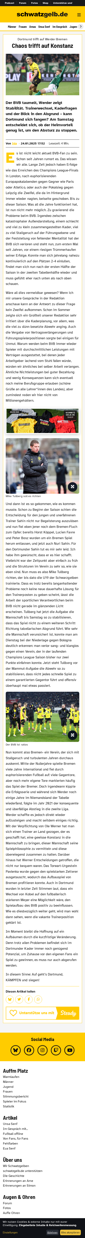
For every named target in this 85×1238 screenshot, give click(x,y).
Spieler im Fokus (14, 1101)
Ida (14, 143)
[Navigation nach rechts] (80, 26)
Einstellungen (10, 1232)
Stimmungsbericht (15, 1097)
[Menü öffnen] (79, 15)
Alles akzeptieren (70, 1232)
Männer (12, 26)
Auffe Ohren (11, 1213)
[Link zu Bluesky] (15, 1050)
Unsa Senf (44, 26)
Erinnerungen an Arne (18, 1181)
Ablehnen (52, 1232)
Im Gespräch (60, 26)
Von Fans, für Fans (15, 1139)
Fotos (34, 3)
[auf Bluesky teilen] (10, 999)
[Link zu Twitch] (56, 1050)
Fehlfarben (10, 1144)
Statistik (8, 1106)
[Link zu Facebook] (29, 1050)
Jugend (74, 26)
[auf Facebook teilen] (29, 999)
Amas (32, 26)
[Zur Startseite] (42, 15)
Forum (22, 3)
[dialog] (42, 1228)
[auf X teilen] (19, 999)
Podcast (9, 3)
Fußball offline (13, 1134)
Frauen (23, 26)
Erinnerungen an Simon (19, 1186)
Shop (45, 3)
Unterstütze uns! (62, 3)
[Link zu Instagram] (42, 1050)
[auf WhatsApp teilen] (38, 999)
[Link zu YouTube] (69, 1050)
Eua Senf (9, 1148)
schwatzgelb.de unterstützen (22, 1171)
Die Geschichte (13, 1176)
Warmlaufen (11, 1077)
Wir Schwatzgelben (16, 1166)
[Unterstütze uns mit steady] (42, 1013)
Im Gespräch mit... (15, 1129)
